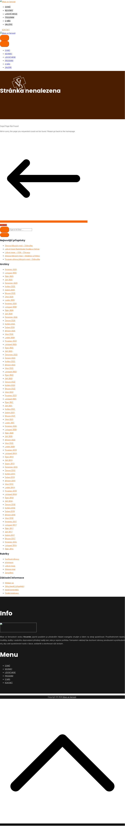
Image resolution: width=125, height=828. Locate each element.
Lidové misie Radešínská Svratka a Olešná (22, 249)
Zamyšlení (9, 573)
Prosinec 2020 (11, 426)
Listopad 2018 (10, 494)
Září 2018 (8, 501)
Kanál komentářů (12, 590)
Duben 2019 (10, 477)
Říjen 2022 (9, 375)
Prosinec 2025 (11, 269)
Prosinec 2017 (11, 522)
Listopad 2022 (10, 372)
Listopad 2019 (10, 453)
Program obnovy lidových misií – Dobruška (22, 259)
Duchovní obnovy (12, 559)
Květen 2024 (10, 324)
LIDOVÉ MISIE (11, 14)
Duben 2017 (10, 535)
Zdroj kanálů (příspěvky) (14, 586)
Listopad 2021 (10, 399)
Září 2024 (8, 314)
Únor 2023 (9, 368)
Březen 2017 (10, 539)
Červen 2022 (10, 382)
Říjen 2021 (9, 402)
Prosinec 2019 (11, 450)
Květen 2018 (10, 508)
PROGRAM (9, 17)
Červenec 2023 (11, 355)
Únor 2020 (9, 443)
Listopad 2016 (10, 545)
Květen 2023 (10, 361)
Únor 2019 (9, 484)
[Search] (4, 230)
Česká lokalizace (12, 593)
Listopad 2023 (10, 344)
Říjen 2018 (9, 498)
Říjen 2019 (9, 457)
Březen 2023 (10, 365)
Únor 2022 (9, 392)
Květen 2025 (10, 286)
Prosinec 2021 (11, 395)
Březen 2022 (10, 389)
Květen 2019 (10, 474)
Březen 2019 (10, 481)
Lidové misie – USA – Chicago (17, 252)
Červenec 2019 (11, 467)
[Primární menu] (4, 38)
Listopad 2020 (10, 430)
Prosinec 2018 (11, 491)
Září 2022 (8, 378)
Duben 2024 (10, 327)
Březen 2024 (10, 331)
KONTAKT (6, 30)
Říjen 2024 (9, 310)
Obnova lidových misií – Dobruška (18, 246)
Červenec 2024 (11, 317)
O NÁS (7, 21)
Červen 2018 (10, 504)
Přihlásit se (9, 583)
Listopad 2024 (10, 307)
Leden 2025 (10, 300)
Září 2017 (8, 532)
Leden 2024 (10, 338)
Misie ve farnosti (69, 697)
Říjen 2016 (9, 549)
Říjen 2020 (9, 433)
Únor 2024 (9, 334)
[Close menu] (4, 44)
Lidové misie (10, 566)
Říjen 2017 (9, 528)
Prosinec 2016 (11, 542)
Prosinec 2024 (11, 303)
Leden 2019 (10, 487)
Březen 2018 (10, 515)
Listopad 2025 (10, 273)
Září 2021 (8, 406)
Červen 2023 (10, 358)
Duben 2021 (10, 413)
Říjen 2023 (9, 348)
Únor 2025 (9, 297)
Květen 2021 (10, 409)
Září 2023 (8, 351)
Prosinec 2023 (11, 341)
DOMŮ (7, 7)
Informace (9, 562)
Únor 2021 (9, 419)
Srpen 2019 (9, 464)
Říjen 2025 (9, 276)
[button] (4, 235)
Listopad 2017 (10, 525)
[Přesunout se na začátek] (62, 824)
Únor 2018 (9, 518)
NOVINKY (9, 10)
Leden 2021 (10, 423)
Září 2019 (8, 460)
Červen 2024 (10, 321)
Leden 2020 (10, 447)
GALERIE (8, 24)
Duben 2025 (10, 290)
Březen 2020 (10, 440)
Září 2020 (8, 436)
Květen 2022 (10, 385)
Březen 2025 (10, 293)
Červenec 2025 (11, 283)
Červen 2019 (10, 470)
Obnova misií (10, 569)
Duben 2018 (10, 511)
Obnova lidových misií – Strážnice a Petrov (22, 256)
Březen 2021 (10, 416)
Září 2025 (8, 280)
